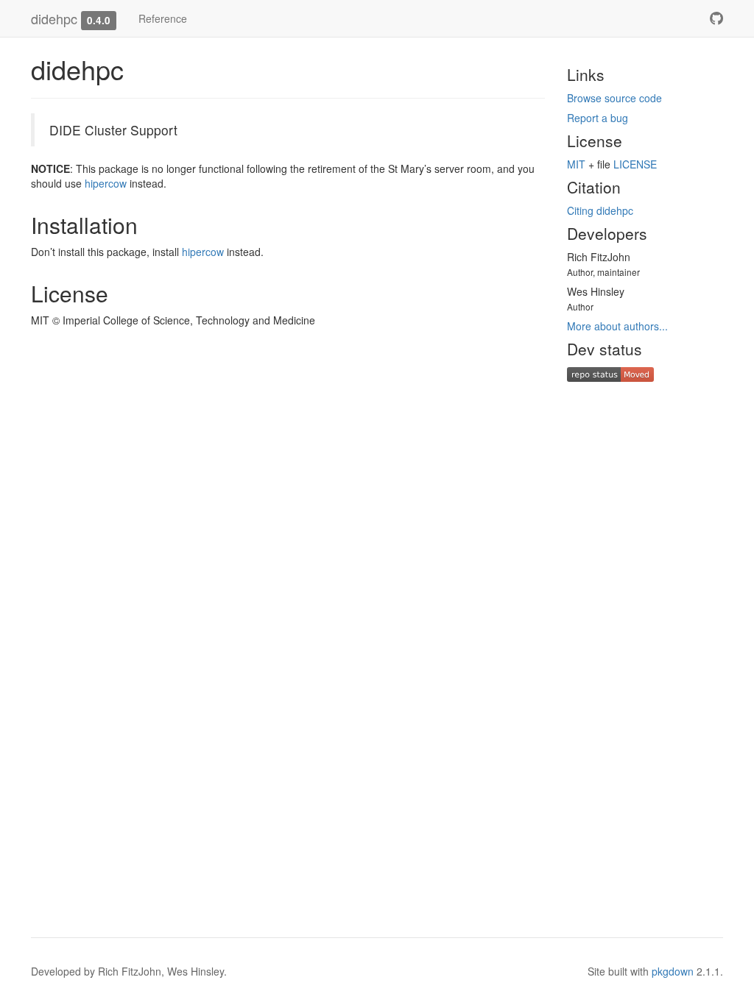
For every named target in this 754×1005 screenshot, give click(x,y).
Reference (162, 18)
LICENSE (635, 164)
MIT (576, 164)
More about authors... (617, 326)
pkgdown (673, 971)
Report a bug (597, 117)
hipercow (106, 183)
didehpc (54, 18)
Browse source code (614, 97)
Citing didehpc (600, 210)
